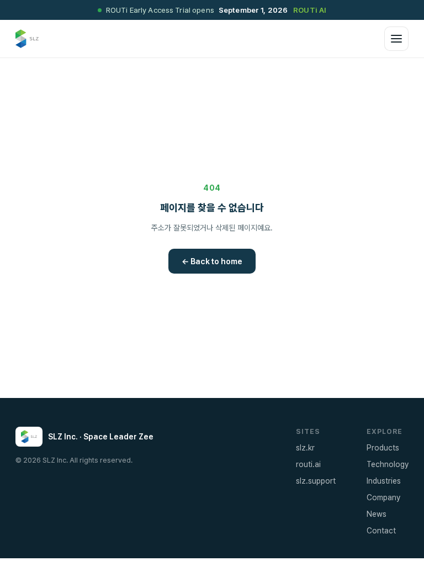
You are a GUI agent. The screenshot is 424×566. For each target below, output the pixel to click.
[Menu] (396, 39)
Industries (384, 480)
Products (383, 447)
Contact (381, 530)
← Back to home (212, 261)
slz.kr (305, 447)
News (376, 514)
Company (383, 497)
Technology (388, 464)
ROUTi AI (309, 10)
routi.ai (308, 464)
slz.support (316, 480)
